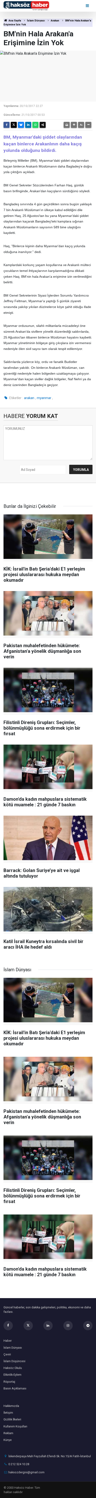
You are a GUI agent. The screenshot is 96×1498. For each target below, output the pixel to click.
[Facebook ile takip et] (8, 1325)
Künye (7, 1440)
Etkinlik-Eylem (12, 1374)
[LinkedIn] (28, 125)
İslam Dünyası (36, 20)
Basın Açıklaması (14, 1388)
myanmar (44, 398)
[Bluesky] (21, 125)
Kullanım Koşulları (15, 1426)
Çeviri (7, 1354)
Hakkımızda (11, 1406)
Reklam (8, 1433)
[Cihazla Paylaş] (43, 125)
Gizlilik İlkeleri (12, 1419)
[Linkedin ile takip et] (48, 1325)
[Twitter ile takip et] (28, 1325)
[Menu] (88, 5)
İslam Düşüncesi (14, 1361)
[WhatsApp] (35, 125)
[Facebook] (6, 125)
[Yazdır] (67, 125)
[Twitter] (14, 125)
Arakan (55, 20)
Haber (7, 1340)
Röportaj (9, 1381)
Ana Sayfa (14, 20)
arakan (29, 398)
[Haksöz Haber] (26, 5)
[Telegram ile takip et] (88, 1325)
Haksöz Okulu (12, 1368)
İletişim (8, 1412)
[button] (74, 125)
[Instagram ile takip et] (68, 1325)
